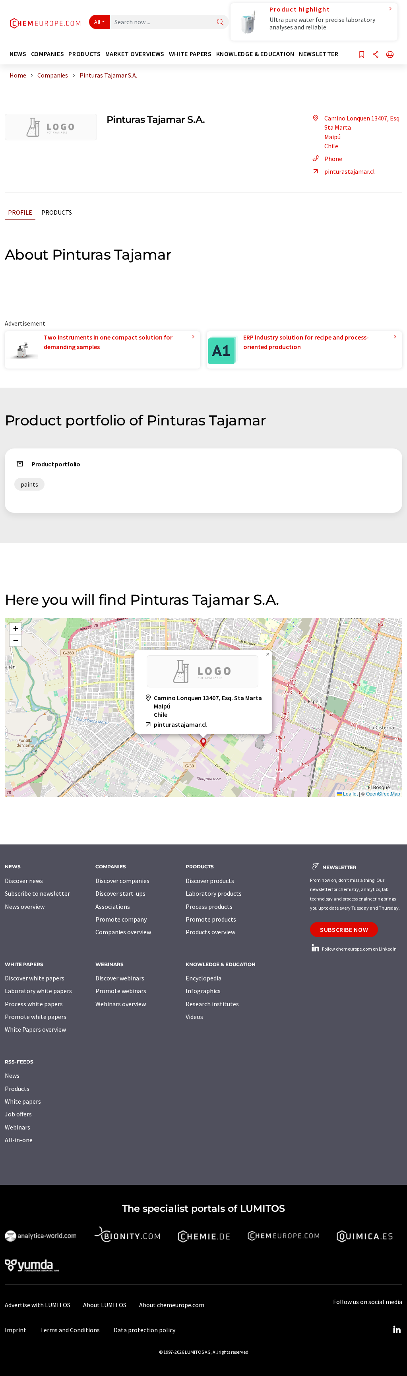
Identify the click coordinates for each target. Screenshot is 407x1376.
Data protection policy (144, 1330)
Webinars (17, 1127)
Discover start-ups (120, 893)
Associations (112, 906)
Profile (20, 212)
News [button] (18, 54)
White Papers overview (35, 1029)
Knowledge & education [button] (255, 54)
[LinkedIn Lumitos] (396, 1330)
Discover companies (122, 881)
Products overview (210, 932)
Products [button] (84, 54)
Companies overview (123, 932)
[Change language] (389, 55)
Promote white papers (35, 1017)
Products (56, 212)
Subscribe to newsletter (37, 893)
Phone (333, 159)
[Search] (220, 22)
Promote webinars (120, 991)
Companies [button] (47, 54)
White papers (23, 1101)
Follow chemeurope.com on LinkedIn (359, 949)
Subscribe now (344, 930)
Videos (194, 1017)
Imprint (15, 1330)
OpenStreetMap (383, 793)
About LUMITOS (104, 1305)
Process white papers (34, 1004)
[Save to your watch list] (361, 55)
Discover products (210, 881)
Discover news (24, 881)
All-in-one (19, 1140)
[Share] (375, 55)
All (97, 21)
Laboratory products (214, 893)
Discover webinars (119, 978)
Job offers (18, 1114)
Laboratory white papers (38, 991)
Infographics (203, 991)
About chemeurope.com (171, 1305)
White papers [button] (190, 54)
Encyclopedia (203, 978)
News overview (25, 906)
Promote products (211, 919)
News (12, 1075)
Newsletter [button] (318, 54)
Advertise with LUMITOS (37, 1305)
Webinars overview (120, 1004)
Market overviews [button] (135, 54)
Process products (209, 906)
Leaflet (350, 793)
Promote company (121, 919)
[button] (203, 742)
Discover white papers (34, 978)
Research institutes (212, 1004)
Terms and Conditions (70, 1330)
